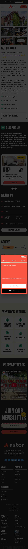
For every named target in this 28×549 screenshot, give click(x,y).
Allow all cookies (14, 286)
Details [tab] (14, 260)
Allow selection (13, 290)
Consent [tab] (5, 260)
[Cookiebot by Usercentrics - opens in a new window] (20, 257)
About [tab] (23, 260)
